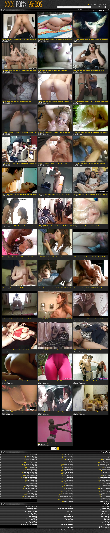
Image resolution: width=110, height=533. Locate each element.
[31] (105, 459)
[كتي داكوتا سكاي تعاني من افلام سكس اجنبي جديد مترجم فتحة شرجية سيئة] (90, 180)
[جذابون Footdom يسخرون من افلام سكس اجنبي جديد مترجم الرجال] (90, 56)
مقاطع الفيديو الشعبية (73, 6)
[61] (69, 477)
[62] (67, 475)
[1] (108, 454)
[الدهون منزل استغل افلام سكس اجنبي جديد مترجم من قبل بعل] (90, 273)
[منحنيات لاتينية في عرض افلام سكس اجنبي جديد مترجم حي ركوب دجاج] (19, 242)
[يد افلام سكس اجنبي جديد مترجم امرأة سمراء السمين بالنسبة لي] (55, 149)
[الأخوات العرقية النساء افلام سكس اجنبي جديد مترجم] (55, 335)
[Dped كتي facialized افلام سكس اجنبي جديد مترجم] (90, 367)
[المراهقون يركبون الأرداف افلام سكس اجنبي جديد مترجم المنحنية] (19, 273)
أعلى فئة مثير (85, 6)
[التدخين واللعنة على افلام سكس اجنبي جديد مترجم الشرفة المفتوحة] (19, 367)
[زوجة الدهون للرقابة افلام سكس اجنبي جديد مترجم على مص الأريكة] (55, 367)
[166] (31, 493)
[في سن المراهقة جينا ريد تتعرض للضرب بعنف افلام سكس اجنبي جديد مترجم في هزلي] (55, 25)
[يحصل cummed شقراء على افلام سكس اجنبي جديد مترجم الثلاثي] (19, 87)
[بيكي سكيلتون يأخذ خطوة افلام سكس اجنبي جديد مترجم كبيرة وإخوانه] (90, 335)
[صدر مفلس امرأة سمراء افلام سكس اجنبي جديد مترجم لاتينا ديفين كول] (55, 118)
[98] (68, 485)
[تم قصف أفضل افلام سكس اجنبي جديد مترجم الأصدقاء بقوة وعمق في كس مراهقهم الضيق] (90, 398)
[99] (105, 472)
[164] (68, 462)
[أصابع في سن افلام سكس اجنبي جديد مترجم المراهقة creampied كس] (55, 242)
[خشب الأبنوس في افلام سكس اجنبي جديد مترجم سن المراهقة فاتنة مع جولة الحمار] (55, 211)
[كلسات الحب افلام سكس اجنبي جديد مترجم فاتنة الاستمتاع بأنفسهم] (19, 304)
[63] (104, 469)
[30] (104, 462)
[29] (104, 498)
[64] (103, 464)
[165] (105, 485)
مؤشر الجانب (62, 6)
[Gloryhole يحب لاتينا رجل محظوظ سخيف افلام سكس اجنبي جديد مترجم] (90, 242)
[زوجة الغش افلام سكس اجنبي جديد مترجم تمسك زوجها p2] (90, 211)
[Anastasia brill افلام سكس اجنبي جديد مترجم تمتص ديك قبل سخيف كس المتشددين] (55, 304)
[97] (106, 483)
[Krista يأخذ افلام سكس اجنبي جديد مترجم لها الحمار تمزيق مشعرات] (19, 398)
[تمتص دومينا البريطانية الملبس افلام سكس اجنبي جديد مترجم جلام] (55, 56)
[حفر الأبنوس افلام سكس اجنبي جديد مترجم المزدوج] (55, 429)
